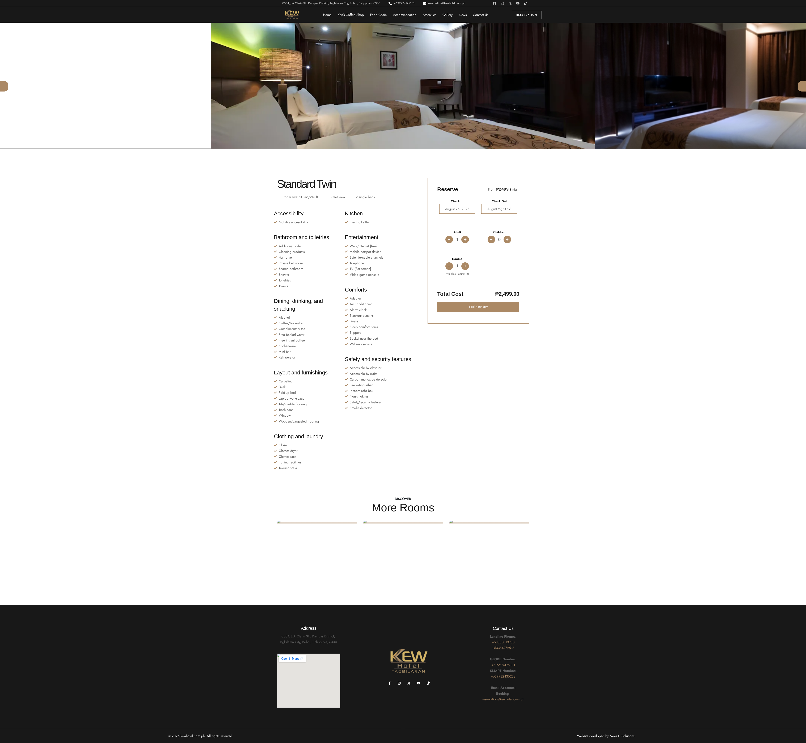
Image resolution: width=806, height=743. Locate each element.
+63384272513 (503, 647)
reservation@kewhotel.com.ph (503, 699)
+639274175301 (503, 665)
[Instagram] (502, 3)
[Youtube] (517, 3)
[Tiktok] (525, 3)
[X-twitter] (510, 3)
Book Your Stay (478, 307)
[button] (4, 86)
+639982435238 (503, 676)
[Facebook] (494, 3)
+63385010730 (503, 642)
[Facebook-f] (389, 683)
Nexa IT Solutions (622, 736)
